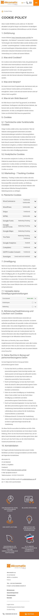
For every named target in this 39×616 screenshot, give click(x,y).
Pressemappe (11, 595)
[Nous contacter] (30, 2)
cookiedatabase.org (28, 479)
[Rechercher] (27, 2)
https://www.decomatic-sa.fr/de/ (21, 37)
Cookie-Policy (11, 609)
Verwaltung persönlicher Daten (16, 607)
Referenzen (10, 590)
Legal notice (10, 604)
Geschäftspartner (12, 592)
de (22, 3)
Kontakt (9, 597)
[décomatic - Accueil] (2, 11)
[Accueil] (16, 566)
